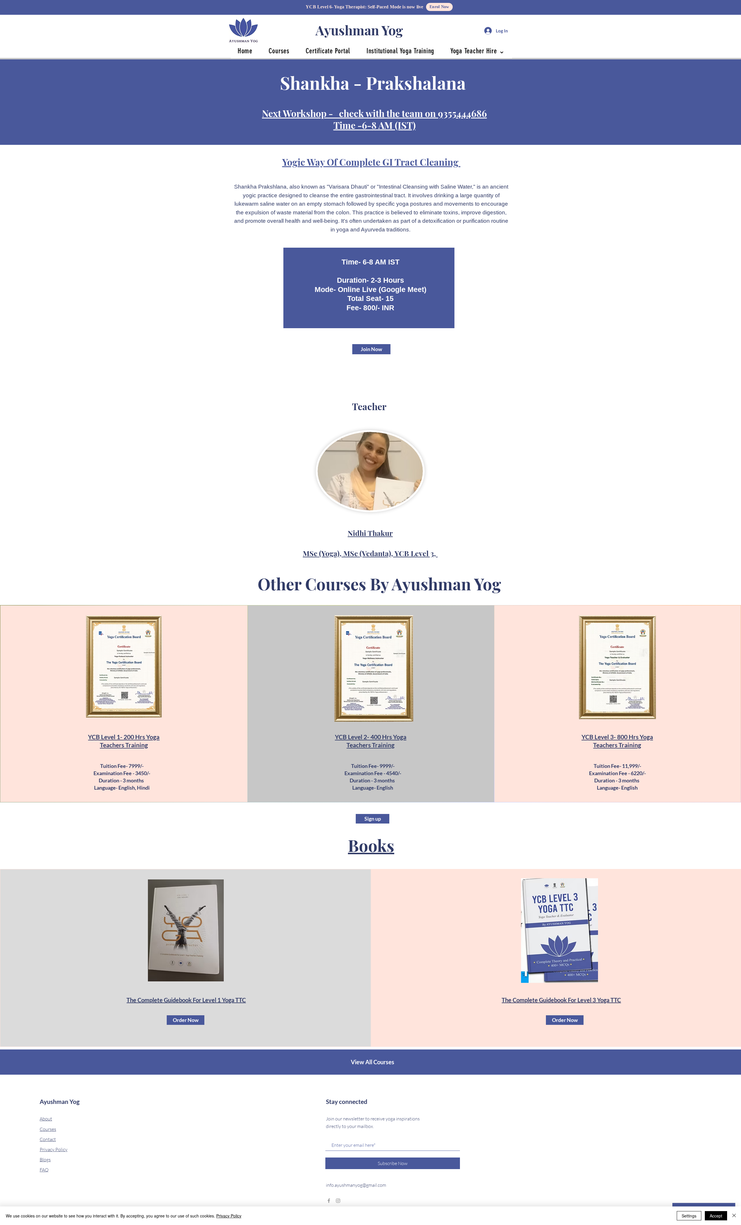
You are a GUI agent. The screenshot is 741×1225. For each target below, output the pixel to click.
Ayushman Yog (359, 30)
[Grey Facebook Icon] (329, 1201)
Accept (716, 1216)
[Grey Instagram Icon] (338, 1201)
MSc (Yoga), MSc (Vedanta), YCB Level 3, (370, 553)
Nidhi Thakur (370, 533)
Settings (689, 1216)
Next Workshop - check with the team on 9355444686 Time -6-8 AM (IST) (374, 119)
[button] (279, 50)
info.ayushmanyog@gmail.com (356, 1185)
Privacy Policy (228, 1216)
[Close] (734, 1215)
